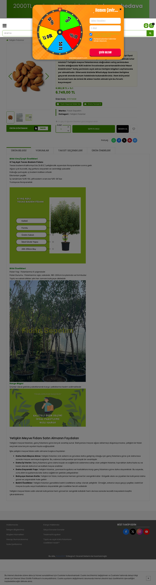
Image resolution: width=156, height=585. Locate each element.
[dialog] (78, 292)
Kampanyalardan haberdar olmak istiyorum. (105, 40)
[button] (105, 53)
